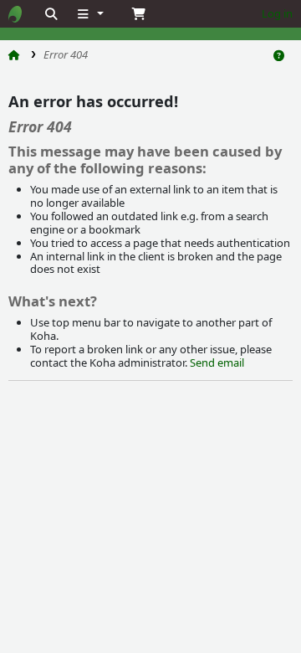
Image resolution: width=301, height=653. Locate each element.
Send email (217, 362)
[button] (89, 14)
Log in (277, 13)
